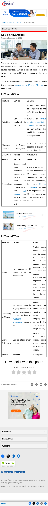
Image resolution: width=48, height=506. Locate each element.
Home (4, 23)
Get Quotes (22, 216)
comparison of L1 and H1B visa (29, 85)
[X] (9, 457)
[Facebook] (3, 457)
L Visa (17, 23)
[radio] (13, 373)
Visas (10, 23)
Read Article (22, 228)
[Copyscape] (13, 472)
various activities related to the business (36, 122)
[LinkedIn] (14, 457)
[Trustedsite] (8, 466)
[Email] (19, 457)
